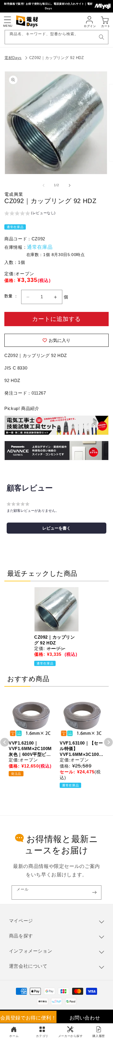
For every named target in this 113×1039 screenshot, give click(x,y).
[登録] (94, 892)
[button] (7, 19)
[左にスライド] (43, 185)
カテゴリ (42, 1036)
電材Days (13, 58)
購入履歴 (98, 1036)
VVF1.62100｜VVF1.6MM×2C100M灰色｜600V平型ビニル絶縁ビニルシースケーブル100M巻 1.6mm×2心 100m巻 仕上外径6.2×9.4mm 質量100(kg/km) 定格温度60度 (30, 748)
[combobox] (56, 37)
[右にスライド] (69, 185)
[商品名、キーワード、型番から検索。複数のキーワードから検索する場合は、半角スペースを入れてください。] (101, 37)
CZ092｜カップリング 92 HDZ (56, 58)
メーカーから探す (70, 1036)
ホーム (14, 1036)
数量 (9, 296)
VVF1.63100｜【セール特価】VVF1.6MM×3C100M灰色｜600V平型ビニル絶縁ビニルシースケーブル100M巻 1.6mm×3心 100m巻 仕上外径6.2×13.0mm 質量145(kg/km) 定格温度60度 (81, 748)
